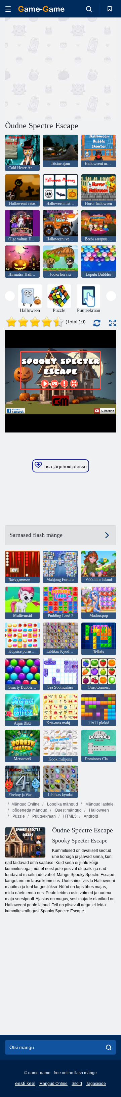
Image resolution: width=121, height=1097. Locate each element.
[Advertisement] (91, 68)
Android (90, 816)
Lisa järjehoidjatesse (64, 466)
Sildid (77, 1083)
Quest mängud (68, 810)
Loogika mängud (62, 804)
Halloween (98, 810)
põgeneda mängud (29, 810)
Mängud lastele (99, 804)
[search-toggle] (89, 8)
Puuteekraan (43, 816)
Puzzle (18, 816)
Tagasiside (96, 1083)
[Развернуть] (112, 323)
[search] (109, 1047)
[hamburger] (8, 9)
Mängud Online (25, 804)
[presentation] (10, 296)
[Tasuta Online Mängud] (41, 9)
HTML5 (69, 816)
